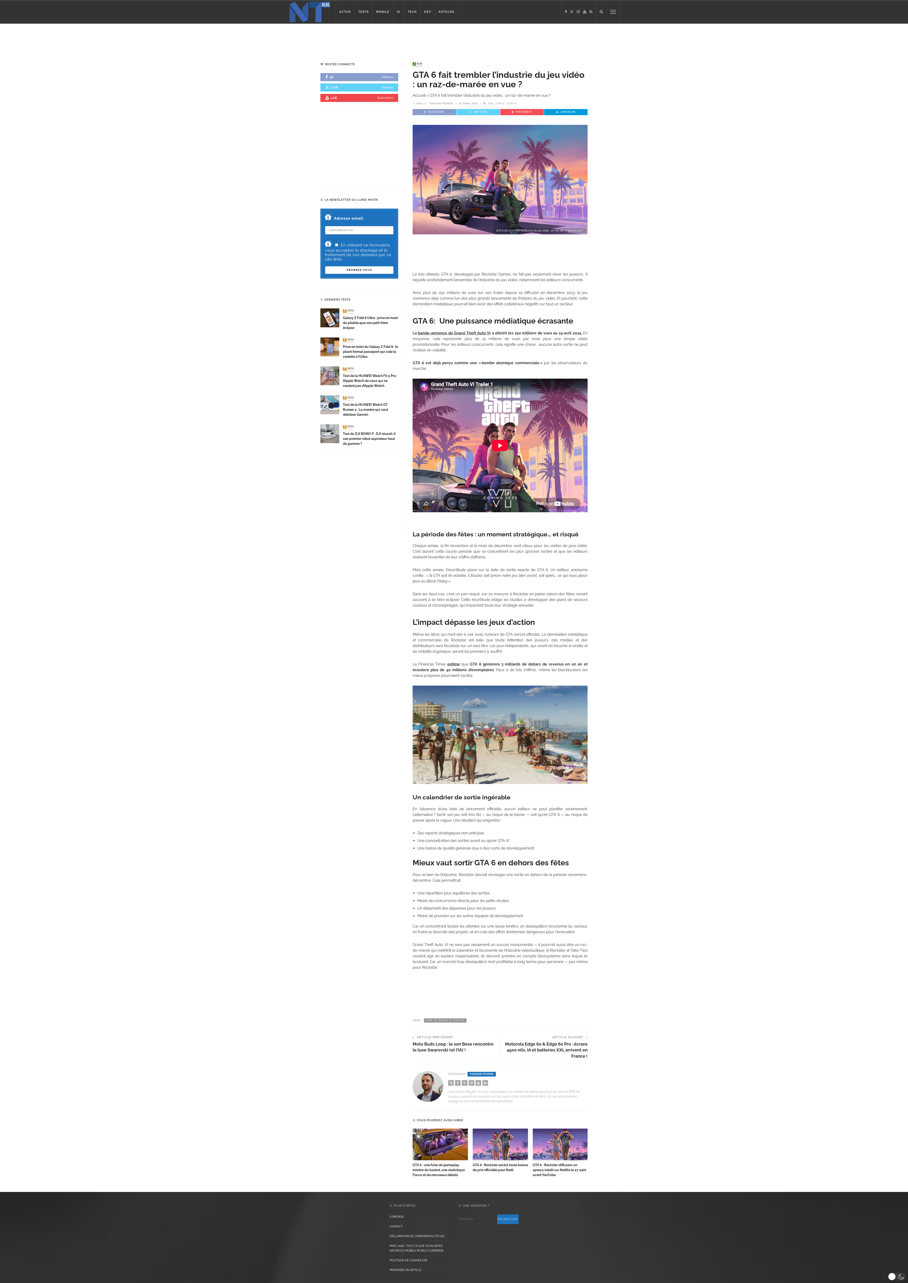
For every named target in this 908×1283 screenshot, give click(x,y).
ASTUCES (446, 11)
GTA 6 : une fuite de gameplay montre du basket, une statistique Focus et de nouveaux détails (439, 1170)
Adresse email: (349, 218)
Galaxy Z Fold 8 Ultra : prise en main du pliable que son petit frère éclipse (370, 323)
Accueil (419, 95)
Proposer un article (405, 1270)
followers (387, 77)
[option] (440, 1153)
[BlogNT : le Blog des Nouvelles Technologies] (309, 11)
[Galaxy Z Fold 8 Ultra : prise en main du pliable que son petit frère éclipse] (329, 317)
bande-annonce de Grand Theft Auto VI (454, 333)
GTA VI (512, 103)
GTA (490, 103)
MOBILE (382, 11)
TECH (412, 11)
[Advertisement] (91, 39)
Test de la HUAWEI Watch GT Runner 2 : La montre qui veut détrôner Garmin (365, 409)
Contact (396, 1226)
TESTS (363, 11)
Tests (349, 311)
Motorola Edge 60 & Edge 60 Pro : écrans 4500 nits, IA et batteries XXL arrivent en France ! (546, 1050)
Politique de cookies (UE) (408, 1260)
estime (453, 664)
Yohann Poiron (441, 103)
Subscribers (385, 98)
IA (398, 11)
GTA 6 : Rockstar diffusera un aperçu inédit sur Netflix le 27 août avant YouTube (559, 1170)
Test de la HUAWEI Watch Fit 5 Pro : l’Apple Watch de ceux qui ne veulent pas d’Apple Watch (370, 381)
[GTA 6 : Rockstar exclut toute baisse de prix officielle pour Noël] (500, 1144)
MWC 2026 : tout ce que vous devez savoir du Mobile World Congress (416, 1248)
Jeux (418, 64)
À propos (396, 1216)
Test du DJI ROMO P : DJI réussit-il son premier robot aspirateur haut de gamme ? (369, 439)
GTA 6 (501, 103)
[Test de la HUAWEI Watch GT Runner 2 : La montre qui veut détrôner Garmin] (329, 404)
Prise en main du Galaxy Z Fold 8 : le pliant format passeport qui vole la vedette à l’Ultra (370, 352)
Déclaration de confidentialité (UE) (417, 1236)
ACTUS (345, 11)
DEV (427, 11)
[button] (897, 1277)
